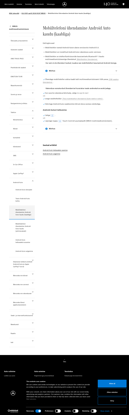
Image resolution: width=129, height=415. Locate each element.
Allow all (112, 383)
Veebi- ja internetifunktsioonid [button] (22, 315)
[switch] (58, 411)
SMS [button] (14, 156)
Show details (105, 411)
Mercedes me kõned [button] (20, 275)
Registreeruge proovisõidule (44, 376)
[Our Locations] (123, 4)
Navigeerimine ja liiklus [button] (19, 103)
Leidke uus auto (9, 376)
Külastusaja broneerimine (73, 376)
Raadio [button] (13, 333)
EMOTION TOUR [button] (16, 76)
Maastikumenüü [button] (16, 85)
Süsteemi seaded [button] (17, 50)
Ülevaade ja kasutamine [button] (19, 41)
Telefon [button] (13, 112)
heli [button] (12, 342)
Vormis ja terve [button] (16, 94)
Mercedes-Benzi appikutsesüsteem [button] (19, 303)
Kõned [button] (15, 129)
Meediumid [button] (15, 324)
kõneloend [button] (17, 147)
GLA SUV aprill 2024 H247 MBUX (33, 13)
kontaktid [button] (16, 138)
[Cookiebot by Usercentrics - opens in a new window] (13, 411)
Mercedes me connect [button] (21, 284)
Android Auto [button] (18, 182)
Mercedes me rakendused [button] (22, 293)
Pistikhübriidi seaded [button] (18, 68)
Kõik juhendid (14, 13)
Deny (112, 401)
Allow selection (112, 392)
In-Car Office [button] (18, 164)
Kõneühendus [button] (18, 120)
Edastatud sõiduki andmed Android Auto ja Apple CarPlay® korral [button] (22, 264)
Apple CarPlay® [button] (18, 173)
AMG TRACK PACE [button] (17, 59)
